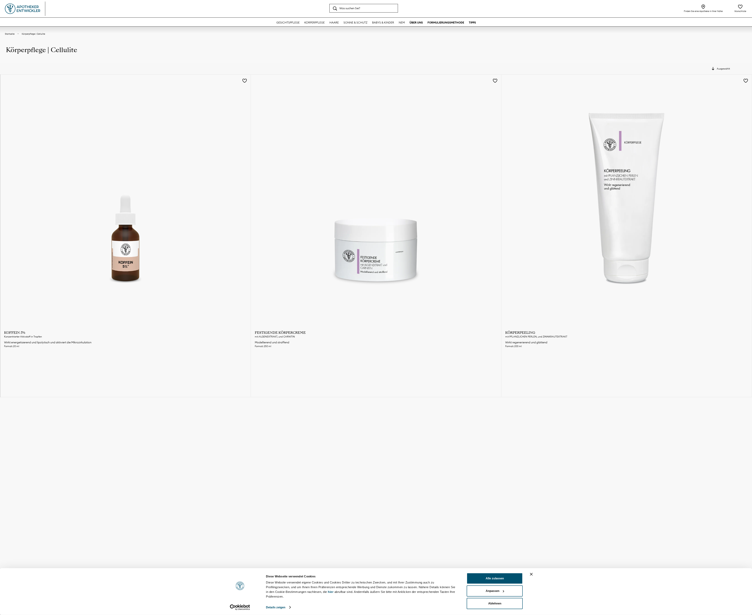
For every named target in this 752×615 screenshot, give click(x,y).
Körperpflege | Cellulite (33, 34)
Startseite (9, 34)
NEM (402, 22)
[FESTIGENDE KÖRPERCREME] (376, 200)
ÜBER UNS (416, 22)
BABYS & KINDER (383, 22)
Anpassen (492, 590)
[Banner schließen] (531, 574)
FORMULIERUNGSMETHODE (446, 22)
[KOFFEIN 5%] (125, 200)
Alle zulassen (495, 578)
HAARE (334, 22)
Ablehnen (494, 603)
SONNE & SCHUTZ (355, 22)
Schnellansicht (125, 359)
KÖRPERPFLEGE (314, 22)
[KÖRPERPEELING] (626, 200)
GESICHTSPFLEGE (288, 22)
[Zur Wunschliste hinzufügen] (244, 81)
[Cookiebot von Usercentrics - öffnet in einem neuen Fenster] (240, 607)
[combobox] (363, 8)
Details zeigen (275, 607)
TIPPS (472, 22)
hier (331, 591)
